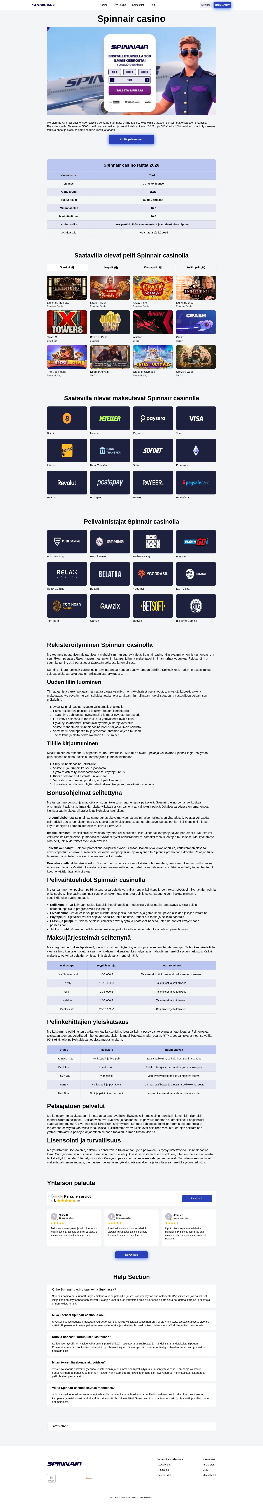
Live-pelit (107, 267)
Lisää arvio (197, 1198)
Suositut (65, 267)
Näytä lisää (131, 1254)
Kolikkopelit (193, 267)
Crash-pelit (150, 267)
